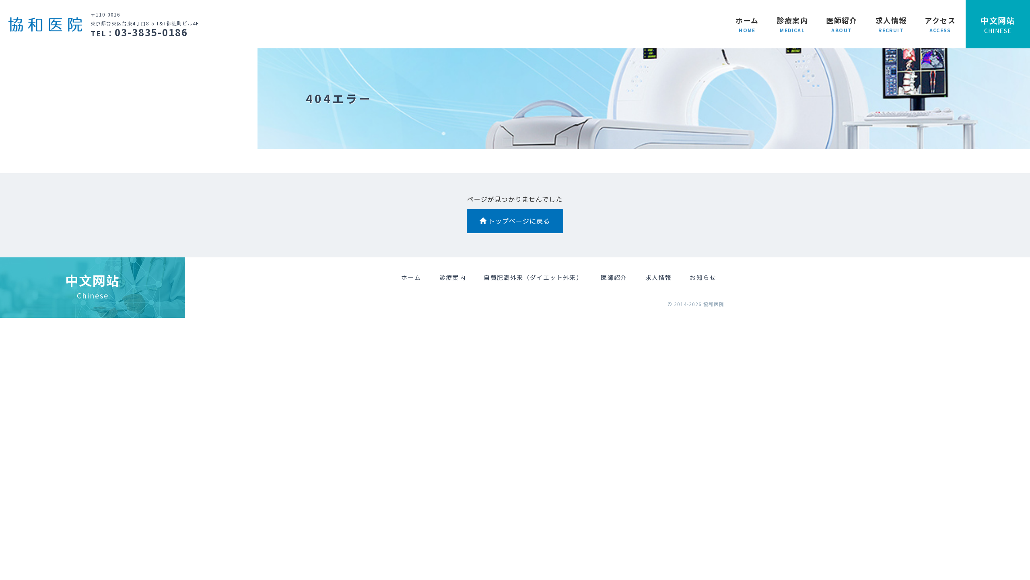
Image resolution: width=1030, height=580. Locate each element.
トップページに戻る (518, 221)
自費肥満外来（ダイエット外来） (533, 277)
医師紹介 (841, 24)
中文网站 (998, 24)
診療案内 (792, 24)
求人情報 (891, 24)
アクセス (940, 24)
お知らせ (703, 277)
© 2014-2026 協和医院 (695, 303)
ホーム (746, 24)
